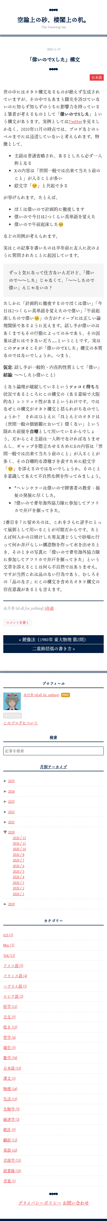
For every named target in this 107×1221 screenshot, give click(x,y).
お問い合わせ (76, 1203)
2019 (11, 904)
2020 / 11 (19, 843)
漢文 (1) (9, 1078)
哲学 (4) (9, 1037)
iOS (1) (8, 935)
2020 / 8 (18, 854)
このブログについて (20, 723)
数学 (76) (10, 1058)
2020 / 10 (19, 849)
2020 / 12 (19, 838)
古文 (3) (9, 1017)
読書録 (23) (12, 1171)
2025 (11, 781)
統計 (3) (9, 1129)
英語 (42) (10, 1150)
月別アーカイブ (53, 767)
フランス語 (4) (15, 976)
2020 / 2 (18, 888)
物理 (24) (10, 1089)
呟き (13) (10, 1027)
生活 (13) (10, 1099)
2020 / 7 (18, 860)
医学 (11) (10, 1006)
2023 (11, 801)
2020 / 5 (18, 871)
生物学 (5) (11, 1109)
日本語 (96, 77)
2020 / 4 (18, 877)
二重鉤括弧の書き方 (53, 648)
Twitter (75, 121)
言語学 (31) (12, 1160)
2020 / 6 (18, 866)
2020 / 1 (18, 894)
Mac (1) (8, 945)
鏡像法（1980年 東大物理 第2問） (53, 639)
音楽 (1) (9, 1181)
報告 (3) (9, 1047)
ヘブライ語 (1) (15, 986)
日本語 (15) (12, 1068)
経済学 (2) (11, 1119)
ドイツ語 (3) (13, 965)
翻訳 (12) (10, 1140)
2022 (11, 812)
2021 (11, 822)
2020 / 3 (18, 882)
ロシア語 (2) (13, 996)
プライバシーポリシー (39, 1203)
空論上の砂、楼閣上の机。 (53, 19)
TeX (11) (9, 955)
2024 (11, 791)
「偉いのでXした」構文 (53, 59)
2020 (11, 832)
